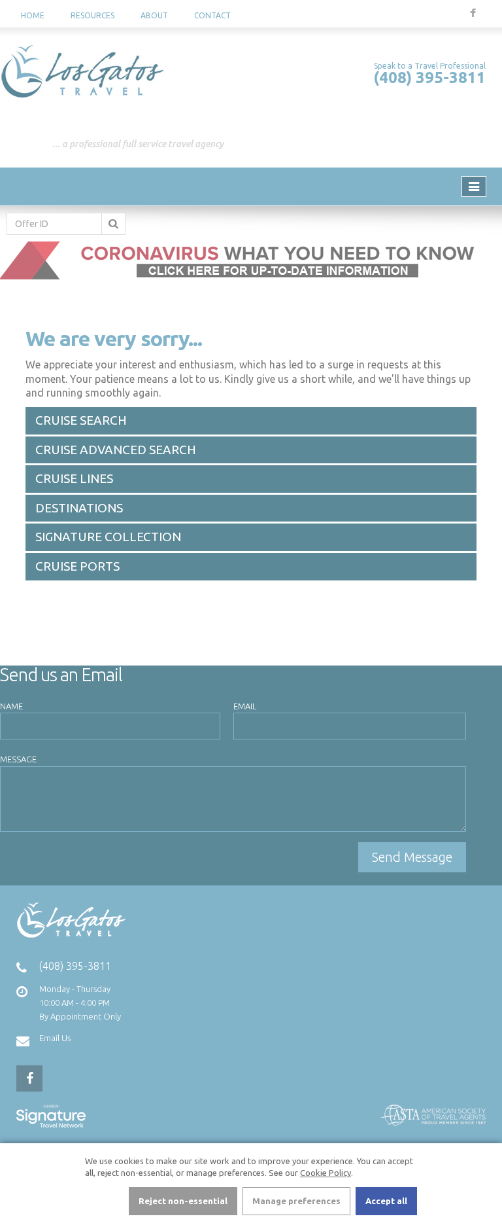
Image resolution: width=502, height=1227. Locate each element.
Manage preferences (296, 1200)
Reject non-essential (183, 1200)
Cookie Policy (325, 1172)
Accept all (386, 1200)
